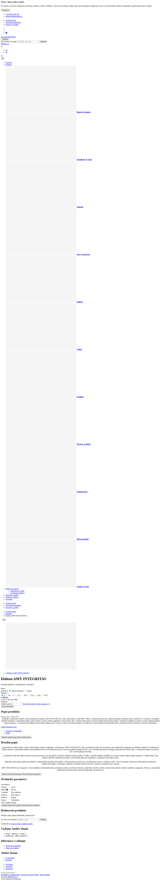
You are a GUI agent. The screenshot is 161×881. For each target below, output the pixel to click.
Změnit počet (6, 704)
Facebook (9, 864)
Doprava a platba (12, 25)
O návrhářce (10, 858)
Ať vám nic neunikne (9, 820)
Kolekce (9, 65)
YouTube (9, 866)
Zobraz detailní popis (9, 727)
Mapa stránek (45, 875)
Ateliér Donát (11, 20)
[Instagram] (6, 33)
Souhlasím (5, 10)
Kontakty (9, 599)
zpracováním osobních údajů (22, 824)
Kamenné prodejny (17, 593)
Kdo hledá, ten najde (8, 42)
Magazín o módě (12, 595)
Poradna (9, 860)
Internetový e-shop (17, 591)
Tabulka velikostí (12, 597)
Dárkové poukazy (12, 589)
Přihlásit (43, 820)
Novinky (9, 63)
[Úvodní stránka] (8, 37)
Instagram (9, 869)
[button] (2, 46)
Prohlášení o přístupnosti (10, 875)
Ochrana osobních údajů (30, 875)
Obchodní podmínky (13, 22)
